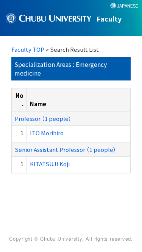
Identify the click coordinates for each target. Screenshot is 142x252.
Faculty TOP (27, 49)
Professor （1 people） (43, 118)
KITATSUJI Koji (50, 164)
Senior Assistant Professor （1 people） (65, 149)
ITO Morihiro (47, 133)
